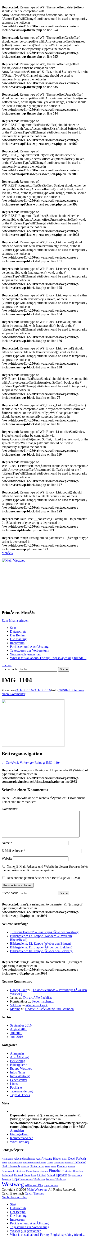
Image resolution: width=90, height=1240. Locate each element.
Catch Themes (34, 1193)
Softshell (51, 1175)
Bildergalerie (18, 1065)
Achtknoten (7, 1159)
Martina (15, 1009)
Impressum (17, 643)
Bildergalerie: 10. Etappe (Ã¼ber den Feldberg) (41, 951)
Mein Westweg (37, 1189)
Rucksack (18, 1175)
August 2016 (18, 1029)
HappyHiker (18, 990)
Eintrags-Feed (19, 1134)
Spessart (61, 1175)
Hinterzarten (37, 1166)
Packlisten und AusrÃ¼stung (29, 646)
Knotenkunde (8, 1171)
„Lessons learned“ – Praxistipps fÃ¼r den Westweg (44, 932)
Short (33, 1175)
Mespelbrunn (32, 1171)
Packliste (16, 1087)
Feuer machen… (43, 1001)
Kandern (62, 1166)
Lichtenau (20, 1171)
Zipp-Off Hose (51, 1185)
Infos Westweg (20, 1076)
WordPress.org (20, 1142)
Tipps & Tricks (20, 1095)
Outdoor (44, 1171)
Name (7, 843)
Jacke (53, 1166)
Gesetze (69, 1162)
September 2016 (21, 1025)
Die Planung (18, 639)
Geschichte (59, 1162)
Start (13, 627)
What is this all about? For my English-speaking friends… (48, 658)
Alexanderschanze (24, 1158)
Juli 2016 (16, 1033)
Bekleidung (17, 1061)
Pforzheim (56, 1170)
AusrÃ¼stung (19, 1057)
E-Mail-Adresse (13, 850)
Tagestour (6, 1179)
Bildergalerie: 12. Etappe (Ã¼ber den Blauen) (40, 943)
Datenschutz (18, 631)
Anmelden (17, 1130)
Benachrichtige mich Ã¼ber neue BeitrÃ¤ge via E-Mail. (44, 878)
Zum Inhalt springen (15, 620)
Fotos (4, 1162)
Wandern (50, 1179)
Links (14, 1083)
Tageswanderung (21, 1091)
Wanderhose (39, 1179)
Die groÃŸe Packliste (37, 997)
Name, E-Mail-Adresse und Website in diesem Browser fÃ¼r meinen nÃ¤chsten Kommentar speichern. (45, 868)
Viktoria (15, 1005)
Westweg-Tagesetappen (25, 654)
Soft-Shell (41, 1175)
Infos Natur (17, 1072)
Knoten (71, 1166)
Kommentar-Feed (21, 1138)
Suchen (7, 665)
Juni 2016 (16, 1037)
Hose (47, 1166)
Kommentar (9, 809)
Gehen (50, 1162)
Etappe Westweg (21, 1068)
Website (7, 858)
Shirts (27, 1175)
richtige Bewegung (74, 1171)
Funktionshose (15, 1162)
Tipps (15, 1179)
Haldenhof (79, 1162)
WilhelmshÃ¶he (34, 1185)
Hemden (25, 1166)
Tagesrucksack (75, 1175)
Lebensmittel (18, 1080)
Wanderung (61, 1179)
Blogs (64, 1159)
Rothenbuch (7, 1175)
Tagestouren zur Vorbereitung (29, 650)
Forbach (81, 1158)
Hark (5, 1166)
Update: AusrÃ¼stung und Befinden (49, 1009)
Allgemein (17, 1053)
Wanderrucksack (37, 1005)
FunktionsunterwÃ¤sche (34, 1162)
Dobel (71, 1158)
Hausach (14, 1166)
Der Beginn (18, 635)
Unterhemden (26, 1179)
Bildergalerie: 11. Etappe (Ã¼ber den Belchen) (41, 947)
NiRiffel (63, 690)
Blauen (57, 1158)
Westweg (13, 1184)
